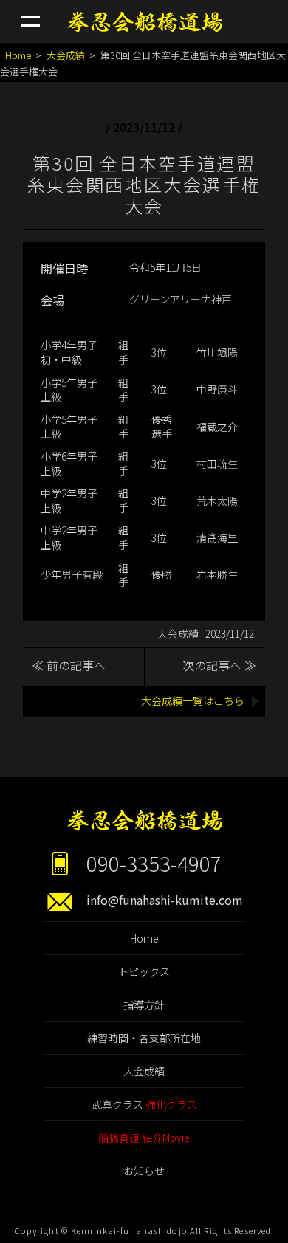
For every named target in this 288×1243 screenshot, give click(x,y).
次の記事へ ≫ (219, 665)
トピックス (144, 971)
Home (18, 55)
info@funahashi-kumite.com (164, 900)
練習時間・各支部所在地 (144, 1037)
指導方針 (144, 1004)
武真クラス (144, 1104)
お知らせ (144, 1170)
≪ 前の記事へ (69, 665)
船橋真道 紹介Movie (144, 1137)
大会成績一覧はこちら (192, 700)
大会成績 (66, 55)
